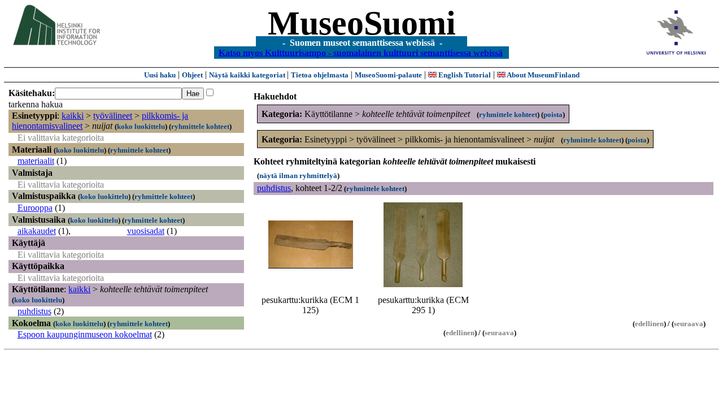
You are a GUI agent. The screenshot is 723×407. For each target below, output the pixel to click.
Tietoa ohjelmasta (320, 75)
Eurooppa (35, 208)
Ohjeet (192, 75)
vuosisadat (145, 231)
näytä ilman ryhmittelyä (298, 175)
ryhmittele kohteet (200, 126)
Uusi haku (160, 75)
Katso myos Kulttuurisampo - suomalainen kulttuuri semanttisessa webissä (361, 52)
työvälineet (112, 115)
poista (553, 114)
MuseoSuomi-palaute (388, 75)
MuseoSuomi (362, 23)
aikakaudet (37, 231)
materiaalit (36, 161)
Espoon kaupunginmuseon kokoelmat (85, 334)
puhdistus (34, 311)
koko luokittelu (141, 126)
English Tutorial (464, 75)
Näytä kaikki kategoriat (248, 75)
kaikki (73, 115)
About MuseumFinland (543, 75)
